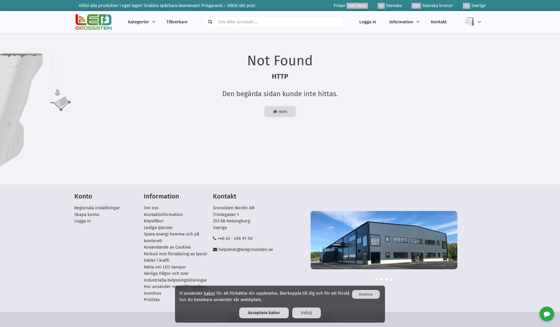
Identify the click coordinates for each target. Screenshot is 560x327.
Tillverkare (177, 21)
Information (401, 21)
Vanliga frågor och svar (166, 273)
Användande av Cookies (167, 247)
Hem (282, 111)
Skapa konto (86, 214)
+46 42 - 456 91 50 (235, 238)
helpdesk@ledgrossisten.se (245, 249)
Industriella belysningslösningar (175, 280)
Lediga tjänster (158, 227)
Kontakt (439, 21)
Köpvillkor (154, 221)
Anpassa (366, 294)
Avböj (306, 312)
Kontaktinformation (163, 214)
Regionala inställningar (97, 207)
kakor (209, 293)
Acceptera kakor (264, 312)
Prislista (152, 299)
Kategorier (138, 21)
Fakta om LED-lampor (165, 267)
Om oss (151, 207)
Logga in (367, 21)
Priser (350, 5)
